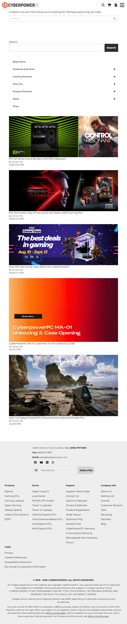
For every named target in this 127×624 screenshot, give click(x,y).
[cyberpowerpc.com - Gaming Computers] (20, 5)
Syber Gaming (13, 505)
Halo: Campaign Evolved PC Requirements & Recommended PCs (46, 417)
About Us (106, 491)
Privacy (9, 552)
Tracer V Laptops (41, 505)
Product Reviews (64, 91)
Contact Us (72, 496)
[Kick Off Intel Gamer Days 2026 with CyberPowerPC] (63, 244)
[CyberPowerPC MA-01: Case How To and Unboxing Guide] (63, 310)
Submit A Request (76, 500)
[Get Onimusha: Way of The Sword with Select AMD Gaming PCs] (63, 190)
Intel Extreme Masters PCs (47, 519)
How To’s (64, 84)
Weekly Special (13, 509)
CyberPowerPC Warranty (80, 528)
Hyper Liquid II (40, 491)
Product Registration (78, 509)
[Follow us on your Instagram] (53, 463)
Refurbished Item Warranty (82, 537)
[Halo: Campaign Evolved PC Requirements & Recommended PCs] (63, 385)
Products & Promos (64, 69)
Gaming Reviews (64, 76)
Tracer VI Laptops (42, 509)
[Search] (114, 18)
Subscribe (86, 470)
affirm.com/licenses (98, 616)
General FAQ (73, 523)
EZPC (8, 519)
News (64, 99)
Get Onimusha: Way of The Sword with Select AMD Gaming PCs (46, 212)
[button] (103, 5)
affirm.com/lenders (56, 613)
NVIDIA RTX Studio (43, 500)
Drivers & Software (76, 505)
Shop (16, 106)
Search (13, 41)
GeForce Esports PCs (44, 514)
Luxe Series (38, 496)
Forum (70, 542)
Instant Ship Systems (17, 514)
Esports (9, 491)
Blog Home (19, 61)
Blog (103, 523)
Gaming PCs (12, 496)
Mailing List (107, 496)
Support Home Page (78, 491)
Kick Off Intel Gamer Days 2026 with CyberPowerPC (39, 266)
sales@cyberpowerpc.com (53, 457)
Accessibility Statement (18, 562)
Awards (105, 500)
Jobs (103, 509)
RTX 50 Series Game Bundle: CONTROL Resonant (37, 158)
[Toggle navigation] (122, 5)
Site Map (106, 519)
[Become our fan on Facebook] (35, 463)
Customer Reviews (111, 505)
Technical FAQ (74, 519)
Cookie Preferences (16, 557)
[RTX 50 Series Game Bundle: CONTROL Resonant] (63, 136)
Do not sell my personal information (25, 566)
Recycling (106, 514)
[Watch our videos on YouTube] (41, 463)
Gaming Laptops (14, 500)
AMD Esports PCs (42, 528)
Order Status (73, 514)
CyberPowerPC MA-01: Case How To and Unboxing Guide (42, 343)
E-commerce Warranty (79, 533)
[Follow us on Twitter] (47, 463)
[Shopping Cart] (109, 5)
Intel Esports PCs (42, 523)
